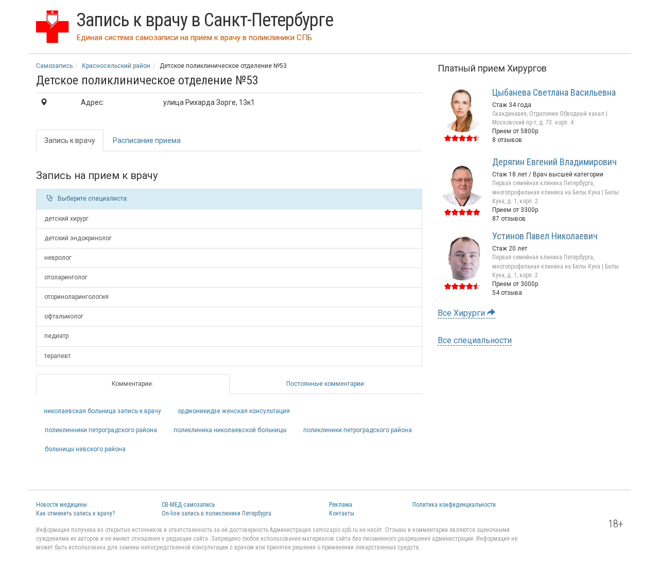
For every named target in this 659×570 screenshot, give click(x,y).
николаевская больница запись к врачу (102, 411)
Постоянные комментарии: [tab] (326, 383)
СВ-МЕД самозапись (188, 504)
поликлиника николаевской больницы (230, 430)
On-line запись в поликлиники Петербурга (216, 513)
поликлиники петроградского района (357, 430)
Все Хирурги (462, 313)
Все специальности (475, 340)
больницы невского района (85, 449)
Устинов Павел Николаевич (545, 235)
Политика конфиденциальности (454, 504)
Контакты (341, 513)
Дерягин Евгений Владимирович (554, 161)
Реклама (340, 504)
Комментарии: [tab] (132, 383)
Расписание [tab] (147, 140)
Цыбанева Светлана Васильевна (554, 92)
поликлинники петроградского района (101, 430)
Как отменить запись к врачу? (75, 513)
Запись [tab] (69, 140)
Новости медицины (61, 504)
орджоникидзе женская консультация (234, 411)
